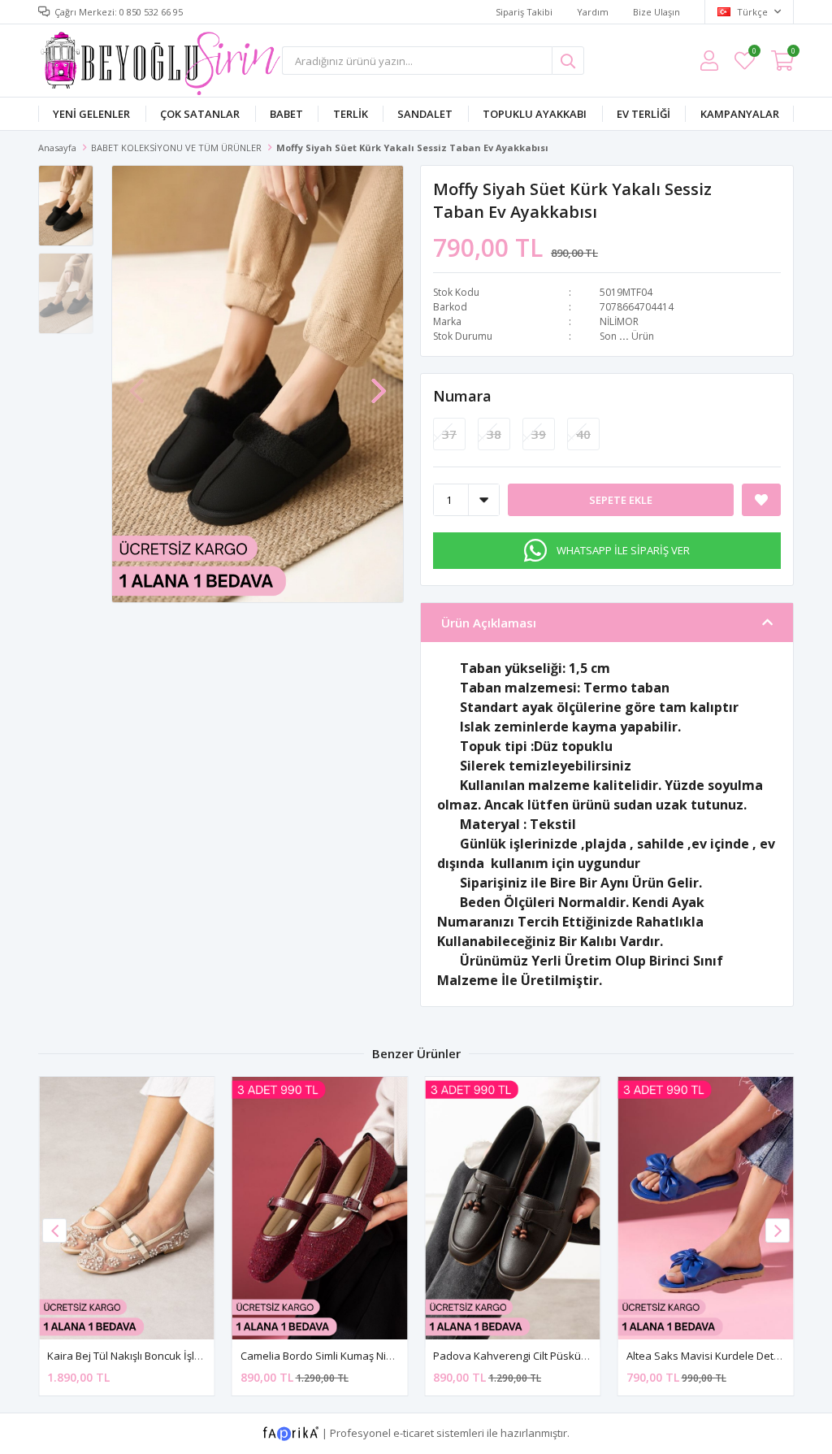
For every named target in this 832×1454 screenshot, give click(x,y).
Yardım (593, 12)
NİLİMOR (619, 321)
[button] (378, 383)
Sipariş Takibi (524, 12)
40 (583, 434)
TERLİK (350, 113)
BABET (286, 113)
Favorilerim (753, 53)
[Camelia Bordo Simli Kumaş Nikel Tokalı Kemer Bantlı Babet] (320, 1208)
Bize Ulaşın (656, 12)
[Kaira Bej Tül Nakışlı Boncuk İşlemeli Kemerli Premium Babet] (126, 1208)
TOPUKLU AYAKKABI (535, 113)
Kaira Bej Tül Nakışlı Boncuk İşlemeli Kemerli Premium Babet (193, 1355)
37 (449, 434)
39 (538, 434)
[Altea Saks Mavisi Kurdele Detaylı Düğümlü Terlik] (706, 1208)
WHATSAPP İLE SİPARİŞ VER (623, 550)
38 (494, 434)
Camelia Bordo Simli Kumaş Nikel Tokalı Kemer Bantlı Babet (384, 1355)
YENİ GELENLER (91, 113)
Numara (462, 396)
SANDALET (425, 113)
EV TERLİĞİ (643, 113)
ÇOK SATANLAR (200, 113)
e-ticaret (413, 1433)
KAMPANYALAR (739, 113)
